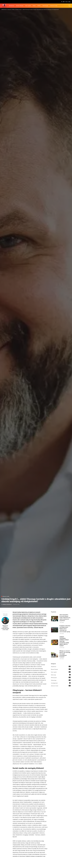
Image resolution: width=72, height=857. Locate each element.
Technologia (53, 680)
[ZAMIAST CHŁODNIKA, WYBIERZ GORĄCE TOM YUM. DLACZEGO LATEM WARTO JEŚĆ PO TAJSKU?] (54, 642)
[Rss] (70, 2)
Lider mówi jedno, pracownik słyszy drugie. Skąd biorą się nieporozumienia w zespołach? (64, 617)
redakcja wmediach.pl (7, 604)
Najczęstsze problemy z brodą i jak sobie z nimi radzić (5, 627)
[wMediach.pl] (4, 6)
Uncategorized (54, 683)
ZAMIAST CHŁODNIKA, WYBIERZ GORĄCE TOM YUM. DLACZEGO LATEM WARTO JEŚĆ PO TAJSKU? (64, 641)
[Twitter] (63, 2)
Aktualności (53, 666)
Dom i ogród (53, 672)
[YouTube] (68, 2)
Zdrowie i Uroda (5, 596)
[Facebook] (62, 2)
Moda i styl (53, 674)
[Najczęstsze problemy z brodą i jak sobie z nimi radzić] (5, 620)
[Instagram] (66, 2)
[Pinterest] (65, 2)
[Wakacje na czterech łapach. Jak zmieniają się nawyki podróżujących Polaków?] (54, 655)
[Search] (69, 6)
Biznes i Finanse (54, 669)
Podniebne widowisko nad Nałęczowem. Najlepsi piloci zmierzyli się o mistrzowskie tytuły (64, 628)
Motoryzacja (54, 677)
